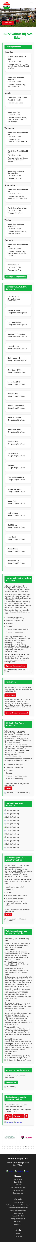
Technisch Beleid (18, 1216)
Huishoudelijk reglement (18, 1210)
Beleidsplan (18, 1224)
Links (18, 1233)
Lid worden (8, 23)
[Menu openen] (31, 3)
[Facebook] (9, 1122)
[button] (2, 1146)
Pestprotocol (18, 1221)
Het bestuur (18, 1179)
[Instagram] (18, 1122)
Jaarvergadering (18, 1190)
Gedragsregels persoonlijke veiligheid (18, 1205)
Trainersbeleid (18, 1213)
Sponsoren (18, 1236)
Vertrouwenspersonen (18, 1187)
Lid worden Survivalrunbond (17, 713)
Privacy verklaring (18, 1202)
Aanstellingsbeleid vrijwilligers (18, 1208)
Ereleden (18, 1185)
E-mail (8, 788)
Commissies (18, 1182)
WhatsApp (18, 1116)
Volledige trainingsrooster (16, 276)
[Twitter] (27, 1171)
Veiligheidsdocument (18, 1219)
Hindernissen (11, 1082)
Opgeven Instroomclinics (15, 666)
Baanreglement (18, 1193)
